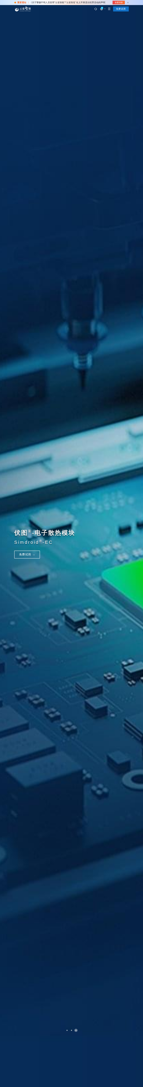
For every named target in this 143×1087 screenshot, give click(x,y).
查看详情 (119, 2)
